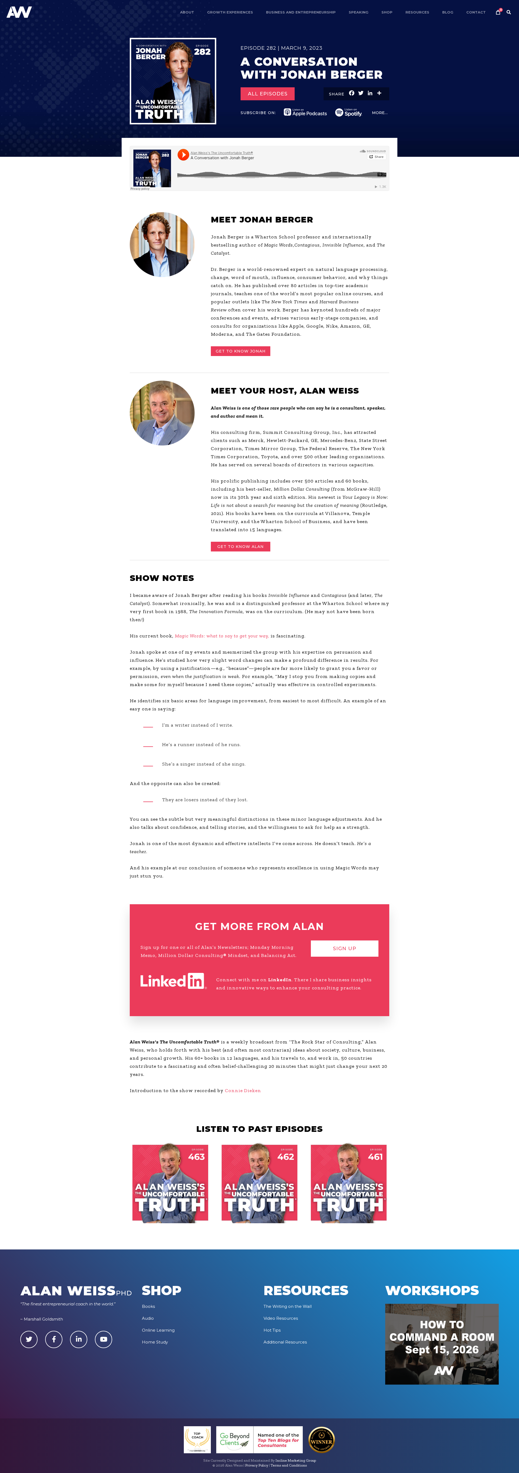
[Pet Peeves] (170, 1182)
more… (380, 112)
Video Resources (281, 1318)
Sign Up (344, 949)
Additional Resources (285, 1342)
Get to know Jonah (241, 351)
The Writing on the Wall (288, 1306)
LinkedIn (280, 980)
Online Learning (158, 1330)
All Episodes (268, 94)
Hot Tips (272, 1330)
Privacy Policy (256, 1465)
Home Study (155, 1342)
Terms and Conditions (289, 1465)
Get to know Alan (240, 546)
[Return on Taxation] (259, 1182)
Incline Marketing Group (295, 1460)
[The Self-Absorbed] (348, 1182)
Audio (148, 1318)
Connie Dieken (243, 1090)
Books (148, 1306)
